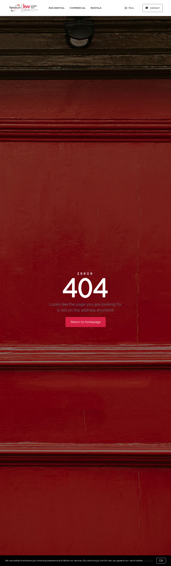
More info (148, 560)
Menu (131, 8)
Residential (57, 8)
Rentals (96, 8)
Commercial (78, 8)
